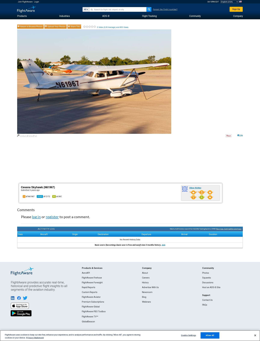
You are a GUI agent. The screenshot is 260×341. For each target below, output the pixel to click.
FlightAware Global (91, 306)
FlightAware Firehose (92, 278)
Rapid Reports (88, 287)
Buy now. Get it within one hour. (229, 229)
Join (163, 245)
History (145, 282)
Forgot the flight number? (165, 9)
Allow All (210, 335)
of (44, 196)
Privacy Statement (35, 338)
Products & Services (92, 268)
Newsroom (147, 292)
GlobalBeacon (88, 321)
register (52, 217)
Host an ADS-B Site (211, 287)
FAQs (204, 305)
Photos (205, 273)
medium (23, 136)
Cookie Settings (188, 335)
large (30, 136)
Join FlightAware (25, 2)
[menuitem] (22, 16)
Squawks (206, 278)
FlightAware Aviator (91, 297)
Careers (146, 278)
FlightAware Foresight (92, 282)
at (57, 196)
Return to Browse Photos (31, 26)
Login (36, 2)
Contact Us (207, 300)
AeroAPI (86, 273)
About (145, 273)
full (35, 136)
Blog (144, 297)
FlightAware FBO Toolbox (94, 311)
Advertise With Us (150, 287)
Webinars (146, 302)
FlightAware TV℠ (90, 316)
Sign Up (236, 9)
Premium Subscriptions (93, 302)
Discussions (207, 282)
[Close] (255, 335)
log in (36, 217)
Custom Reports (89, 292)
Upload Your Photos (56, 26)
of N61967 (29, 196)
